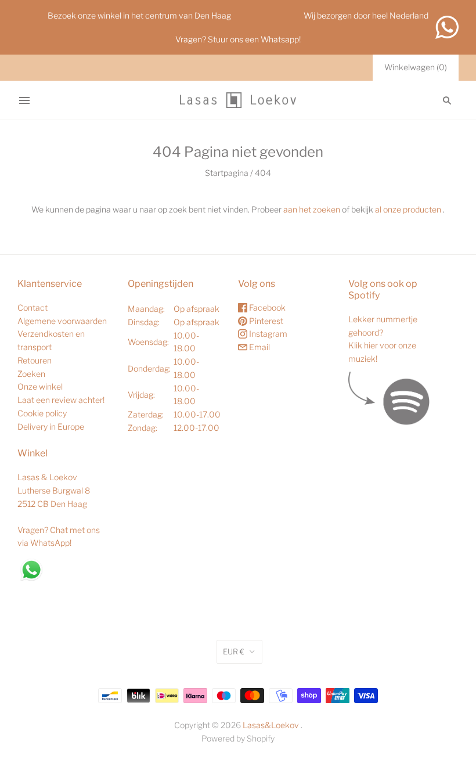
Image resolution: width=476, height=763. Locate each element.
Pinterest (265, 321)
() (415, 67)
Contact (32, 307)
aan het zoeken (311, 209)
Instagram (267, 334)
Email (258, 347)
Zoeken (31, 374)
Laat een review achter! (60, 400)
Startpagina (226, 173)
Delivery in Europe (50, 426)
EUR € (233, 651)
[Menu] (24, 100)
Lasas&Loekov (271, 725)
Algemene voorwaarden (62, 321)
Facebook (266, 307)
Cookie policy (42, 413)
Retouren (34, 360)
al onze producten (408, 209)
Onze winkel (40, 386)
